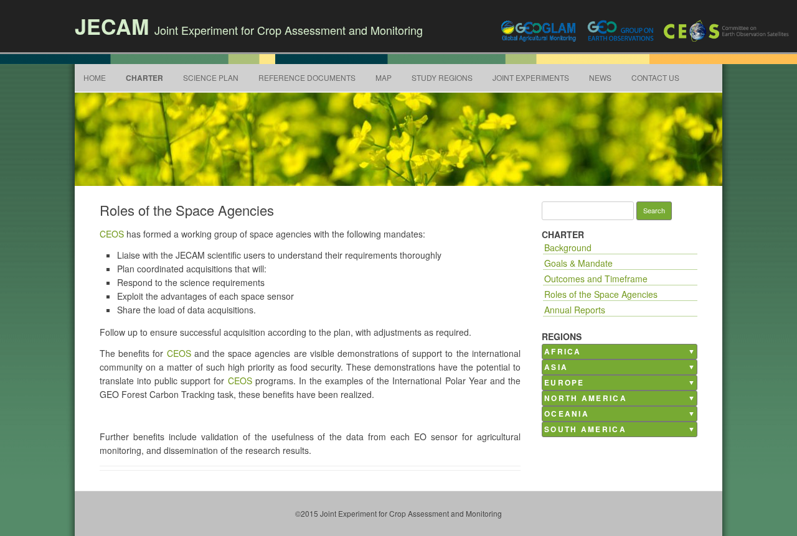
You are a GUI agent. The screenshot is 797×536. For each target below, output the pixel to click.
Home (94, 77)
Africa (563, 351)
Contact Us (655, 77)
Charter (144, 77)
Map (383, 77)
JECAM (112, 26)
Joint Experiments (531, 77)
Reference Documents (307, 77)
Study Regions (442, 77)
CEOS (112, 234)
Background (568, 247)
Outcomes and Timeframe (596, 278)
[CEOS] (727, 31)
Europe (564, 382)
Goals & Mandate (578, 263)
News (600, 77)
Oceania (566, 414)
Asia (556, 367)
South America (585, 429)
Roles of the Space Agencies (601, 294)
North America (585, 398)
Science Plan (210, 77)
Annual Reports (574, 309)
